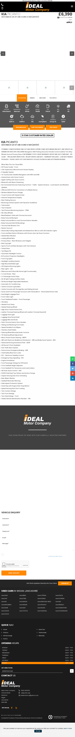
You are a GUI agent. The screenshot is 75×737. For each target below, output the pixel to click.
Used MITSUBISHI (6, 604)
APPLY (69, 22)
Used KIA (4, 601)
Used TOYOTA (23, 611)
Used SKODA (41, 607)
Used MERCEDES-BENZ (44, 601)
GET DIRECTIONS (6, 668)
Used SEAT (22, 607)
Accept (38, 731)
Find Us (5, 638)
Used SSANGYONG (61, 607)
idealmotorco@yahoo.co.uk (29, 695)
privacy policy (18, 715)
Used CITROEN (42, 595)
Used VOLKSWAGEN (61, 611)
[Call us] (2, 5)
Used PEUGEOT (42, 604)
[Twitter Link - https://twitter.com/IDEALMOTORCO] (16, 708)
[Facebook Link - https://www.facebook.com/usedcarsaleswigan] (11, 708)
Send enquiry (13, 573)
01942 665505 (25, 690)
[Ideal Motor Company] (10, 687)
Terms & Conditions (36, 718)
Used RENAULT (60, 604)
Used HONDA (41, 598)
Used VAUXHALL (42, 611)
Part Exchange (7, 635)
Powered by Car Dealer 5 (60, 716)
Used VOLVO (5, 614)
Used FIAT (4, 598)
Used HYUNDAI (60, 598)
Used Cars (42, 629)
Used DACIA (59, 595)
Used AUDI (4, 595)
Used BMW (22, 595)
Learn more (67, 728)
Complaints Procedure (8, 718)
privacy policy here (55, 556)
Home (5, 629)
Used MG (58, 601)
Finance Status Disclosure (22, 718)
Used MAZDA (23, 601)
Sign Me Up (65, 583)
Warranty (41, 635)
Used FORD (22, 598)
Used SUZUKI (5, 611)
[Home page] (37, 6)
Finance (5, 632)
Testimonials (42, 632)
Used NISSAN (23, 604)
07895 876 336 (25, 693)
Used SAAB (4, 607)
